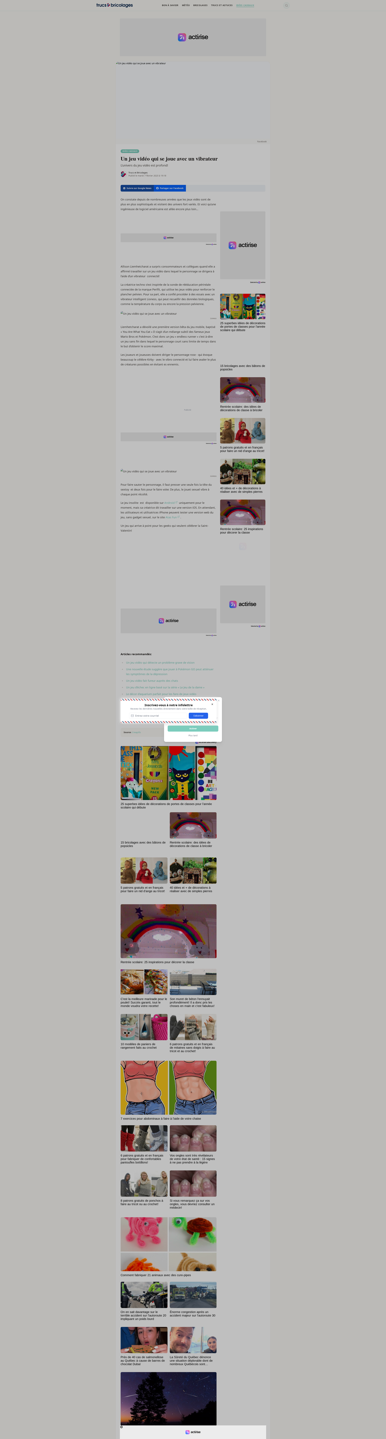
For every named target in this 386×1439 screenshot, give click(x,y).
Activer (193, 728)
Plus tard (193, 735)
